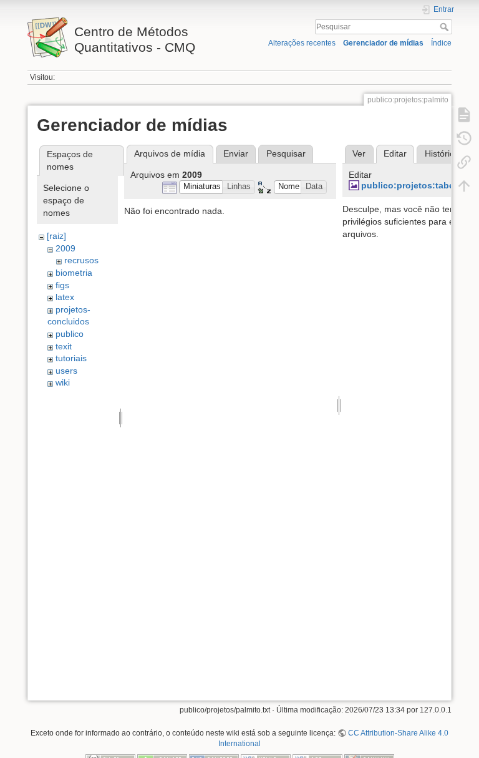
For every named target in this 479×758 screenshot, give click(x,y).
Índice (441, 43)
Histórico (442, 153)
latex (65, 297)
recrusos (81, 260)
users (66, 371)
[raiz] (56, 236)
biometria (74, 273)
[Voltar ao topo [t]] (464, 186)
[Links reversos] (464, 162)
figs (62, 285)
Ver (358, 153)
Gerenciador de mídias (383, 43)
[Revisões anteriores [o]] (464, 138)
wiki (63, 382)
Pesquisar (446, 26)
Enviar (235, 153)
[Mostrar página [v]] (464, 115)
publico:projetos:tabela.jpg (419, 185)
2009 (65, 248)
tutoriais (71, 358)
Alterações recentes (302, 43)
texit (64, 346)
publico (70, 334)
